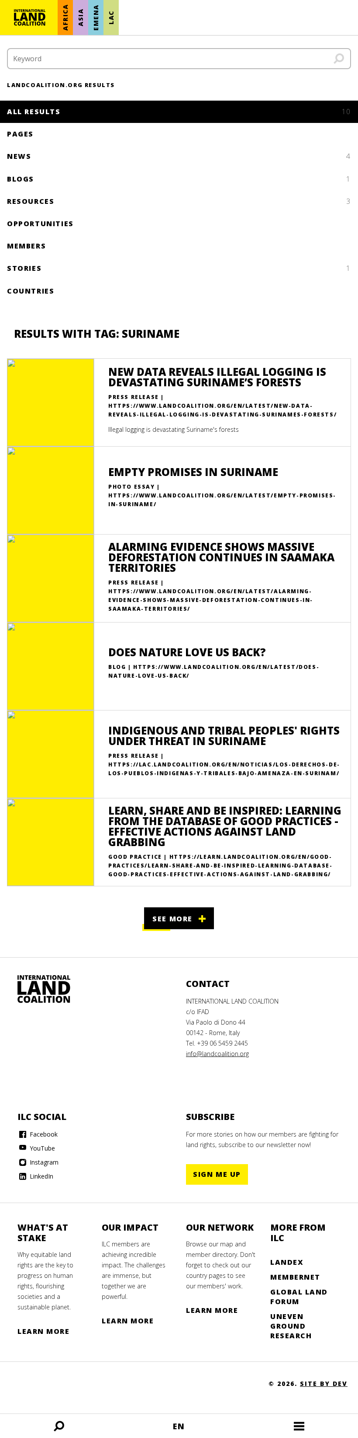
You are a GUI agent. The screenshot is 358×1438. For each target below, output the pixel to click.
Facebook (43, 1134)
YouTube (41, 1148)
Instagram (43, 1162)
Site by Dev (324, 1383)
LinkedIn (40, 1176)
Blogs (179, 179)
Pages (20, 134)
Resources (179, 201)
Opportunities (40, 223)
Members (26, 246)
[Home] (29, 17)
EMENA (96, 17)
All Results (179, 111)
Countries (30, 291)
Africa (65, 17)
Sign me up (217, 1174)
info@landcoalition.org (217, 1054)
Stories (179, 268)
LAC (111, 17)
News (179, 156)
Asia (80, 17)
